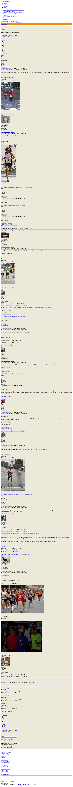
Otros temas (25, 13)
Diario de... (3, 756)
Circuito (22, 10)
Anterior (5, 40)
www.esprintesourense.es (6, 314)
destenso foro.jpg (5, 688)
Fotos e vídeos (4, 770)
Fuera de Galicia (7, 12)
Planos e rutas (4, 771)
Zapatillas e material (5, 769)
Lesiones (5, 13)
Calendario (5, 6)
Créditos (24, 784)
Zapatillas (17, 13)
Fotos (12, 11)
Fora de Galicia (4, 760)
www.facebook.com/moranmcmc (8, 224)
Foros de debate (4, 35)
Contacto (5, 19)
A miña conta (6, 4)
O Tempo (14, 16)
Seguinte (5, 53)
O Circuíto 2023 (5, 755)
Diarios (5, 11)
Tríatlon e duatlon (5, 762)
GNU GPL (19, 784)
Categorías (3, 749)
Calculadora (9, 16)
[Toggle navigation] (10, 1)
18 (4, 50)
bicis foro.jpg (4, 703)
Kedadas (9, 11)
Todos (4, 8)
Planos (21, 13)
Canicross (20, 12)
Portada (5, 3)
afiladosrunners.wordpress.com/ (10, 225)
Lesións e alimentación (6, 767)
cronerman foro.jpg (5, 695)
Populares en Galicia (6, 752)
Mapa (4, 16)
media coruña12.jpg (5, 337)
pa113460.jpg (4, 546)
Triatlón (18, 10)
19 (4, 51)
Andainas (15, 12)
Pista (12, 12)
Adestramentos (4, 766)
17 (4, 49)
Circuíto (5, 17)
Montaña (14, 10)
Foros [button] (4, 7)
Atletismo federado (5, 761)
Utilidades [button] (5, 15)
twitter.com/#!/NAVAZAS (6, 223)
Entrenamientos (11, 13)
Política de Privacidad (31, 784)
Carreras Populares (7, 10)
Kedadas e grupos (13, 35)
